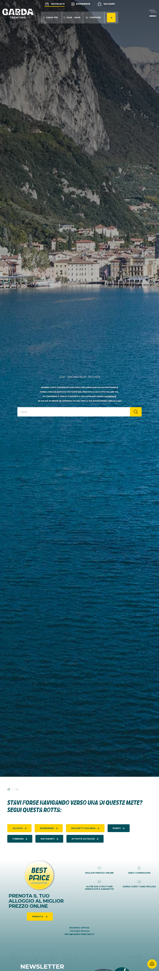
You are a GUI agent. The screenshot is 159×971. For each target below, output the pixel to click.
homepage (110, 396)
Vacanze (109, 3)
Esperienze (82, 3)
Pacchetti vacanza (83, 828)
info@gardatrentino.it (80, 934)
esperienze (47, 828)
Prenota (38, 916)
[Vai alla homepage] (17, 13)
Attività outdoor (83, 839)
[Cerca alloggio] (111, 17)
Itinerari (18, 839)
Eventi (117, 828)
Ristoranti (48, 839)
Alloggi (18, 828)
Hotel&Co (57, 3)
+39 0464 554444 (79, 931)
